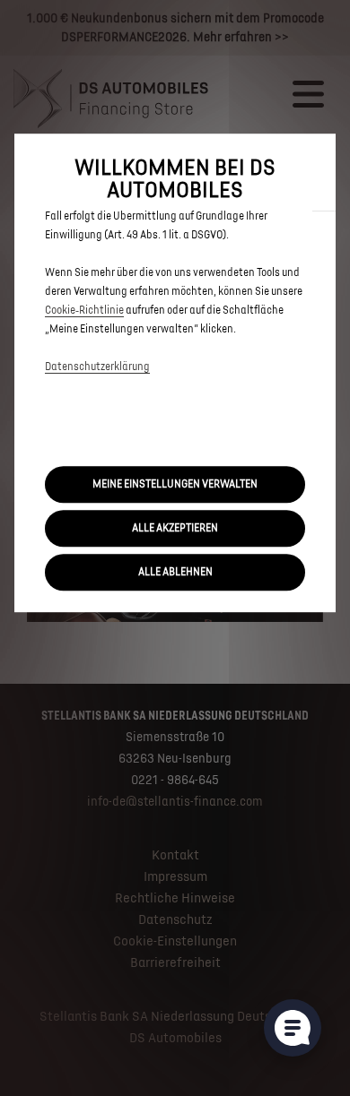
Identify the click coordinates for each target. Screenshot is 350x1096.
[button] (175, 484)
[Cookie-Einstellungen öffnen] (292, 1028)
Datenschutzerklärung (97, 367)
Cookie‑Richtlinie (84, 310)
